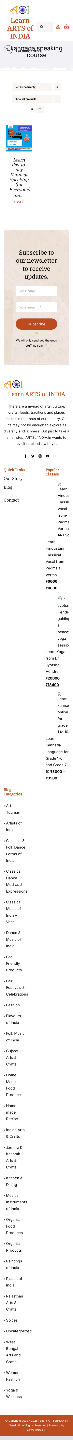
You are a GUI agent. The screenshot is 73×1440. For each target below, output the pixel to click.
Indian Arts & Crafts (15, 1133)
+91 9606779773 (28, 51)
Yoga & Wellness (14, 1393)
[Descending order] (57, 87)
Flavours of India (13, 1019)
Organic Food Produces (14, 1226)
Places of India (14, 1281)
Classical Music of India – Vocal (13, 912)
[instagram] (40, 456)
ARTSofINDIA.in (36, 1430)
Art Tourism (13, 808)
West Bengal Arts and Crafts (13, 1352)
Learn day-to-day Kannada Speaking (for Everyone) (19, 175)
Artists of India (14, 826)
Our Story (13, 478)
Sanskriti (14, 1425)
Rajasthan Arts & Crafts (14, 1303)
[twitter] (32, 456)
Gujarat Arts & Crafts (12, 1057)
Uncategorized (15, 1331)
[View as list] (40, 109)
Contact (11, 500)
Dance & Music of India (13, 939)
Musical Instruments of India (15, 1202)
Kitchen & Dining (14, 1181)
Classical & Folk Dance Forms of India (15, 851)
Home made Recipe (12, 1112)
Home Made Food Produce (13, 1085)
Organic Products (14, 1246)
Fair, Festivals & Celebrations (15, 987)
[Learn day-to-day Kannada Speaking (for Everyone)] (19, 128)
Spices (12, 1320)
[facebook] (25, 456)
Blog (8, 487)
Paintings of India (14, 1264)
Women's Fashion (14, 1375)
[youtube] (47, 456)
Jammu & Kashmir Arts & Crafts (14, 1157)
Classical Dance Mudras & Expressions (15, 881)
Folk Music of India (15, 1036)
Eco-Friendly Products (14, 963)
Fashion (13, 1005)
